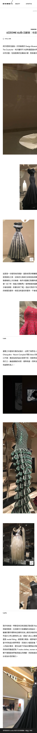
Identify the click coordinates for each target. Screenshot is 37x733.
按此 (28, 730)
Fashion (33, 29)
